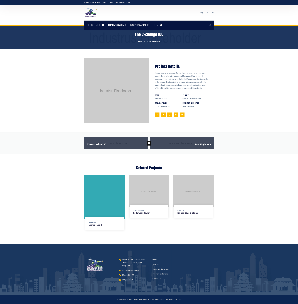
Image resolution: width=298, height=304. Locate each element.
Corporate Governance (117, 25)
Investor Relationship (139, 25)
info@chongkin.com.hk (122, 2)
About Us (100, 25)
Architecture (138, 210)
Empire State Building (187, 213)
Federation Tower (141, 213)
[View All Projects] (149, 143)
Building (92, 222)
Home (90, 25)
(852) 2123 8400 (101, 2)
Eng (201, 13)
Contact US (157, 25)
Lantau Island (95, 225)
